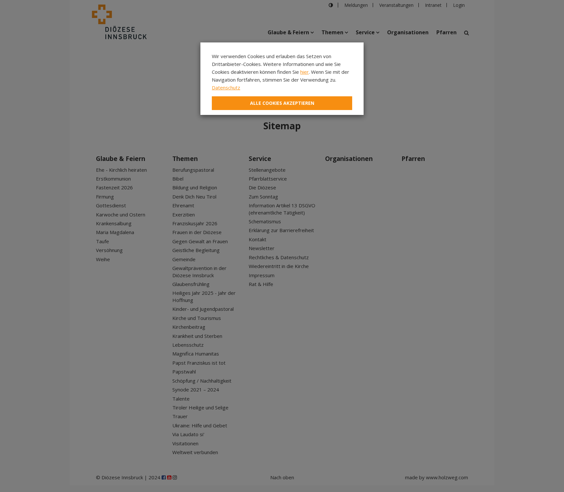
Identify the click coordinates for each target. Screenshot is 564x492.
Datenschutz (226, 87)
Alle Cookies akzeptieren (282, 103)
